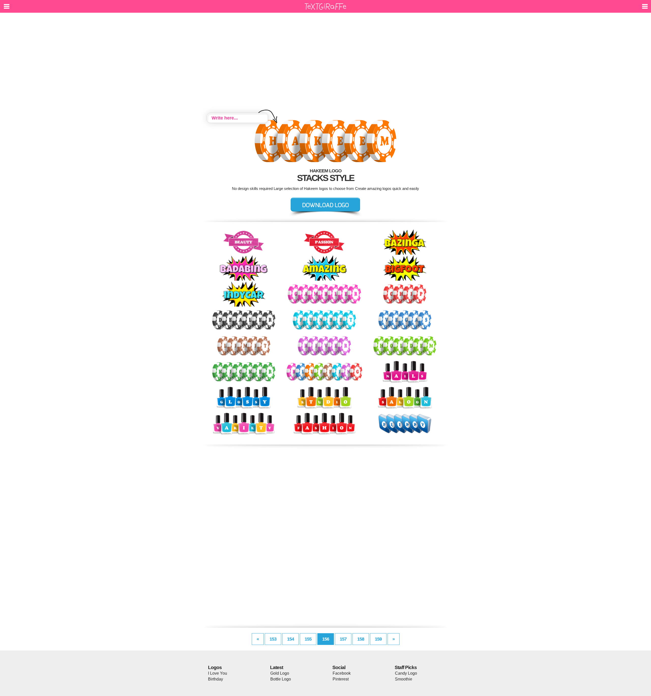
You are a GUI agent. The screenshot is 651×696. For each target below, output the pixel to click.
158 (360, 639)
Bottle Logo (280, 679)
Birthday (215, 679)
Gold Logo (279, 673)
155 (308, 639)
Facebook (342, 673)
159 (378, 639)
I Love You (217, 673)
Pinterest (341, 679)
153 (273, 639)
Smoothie (403, 679)
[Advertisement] (325, 63)
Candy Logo (406, 673)
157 (343, 639)
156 (325, 639)
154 (290, 639)
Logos (215, 667)
